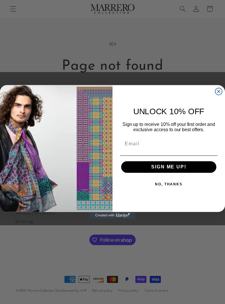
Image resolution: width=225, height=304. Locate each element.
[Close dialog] (218, 91)
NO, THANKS (169, 184)
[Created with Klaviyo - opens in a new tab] (112, 215)
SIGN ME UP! (168, 167)
